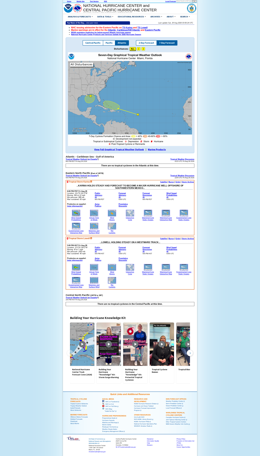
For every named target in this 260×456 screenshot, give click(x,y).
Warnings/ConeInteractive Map (166, 219)
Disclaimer (150, 439)
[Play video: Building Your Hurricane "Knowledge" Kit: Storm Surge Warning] (109, 344)
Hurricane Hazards (108, 420)
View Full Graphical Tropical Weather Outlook (119, 149)
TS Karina (127, 27)
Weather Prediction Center (174, 401)
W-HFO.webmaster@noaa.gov (126, 447)
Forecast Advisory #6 (122, 195)
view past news (92, 23)
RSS (105, 1)
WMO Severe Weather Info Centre (177, 424)
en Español (93, 159)
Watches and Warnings (109, 422)
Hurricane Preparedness (114, 416)
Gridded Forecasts (76, 419)
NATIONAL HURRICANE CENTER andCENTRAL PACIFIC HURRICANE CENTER (120, 8)
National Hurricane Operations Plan (145, 424)
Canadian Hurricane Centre (175, 417)
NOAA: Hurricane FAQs (141, 421)
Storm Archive (188, 182)
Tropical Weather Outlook (76, 159)
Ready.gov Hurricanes (109, 427)
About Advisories (75, 410)
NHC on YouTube (110, 406)
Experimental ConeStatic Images (183, 219)
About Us (180, 445)
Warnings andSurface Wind (94, 232)
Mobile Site (80, 1)
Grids (178, 182)
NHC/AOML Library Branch (143, 419)
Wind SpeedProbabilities (76, 219)
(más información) (74, 206)
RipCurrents (112, 232)
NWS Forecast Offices (176, 399)
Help (148, 443)
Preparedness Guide (109, 418)
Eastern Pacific (152, 30)
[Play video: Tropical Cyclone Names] (162, 344)
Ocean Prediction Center (174, 406)
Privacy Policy (181, 439)
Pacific (109, 42)
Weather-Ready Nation (109, 429)
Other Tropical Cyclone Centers (176, 422)
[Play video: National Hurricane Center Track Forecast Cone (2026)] (82, 344)
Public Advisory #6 (98, 195)
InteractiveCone (130, 219)
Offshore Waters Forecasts (79, 417)
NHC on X (108, 404)
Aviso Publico (98, 205)
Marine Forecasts (78, 414)
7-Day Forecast (167, 42)
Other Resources (142, 415)
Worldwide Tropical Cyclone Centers (175, 413)
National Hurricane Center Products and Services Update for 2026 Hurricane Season (106, 34)
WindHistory (112, 219)
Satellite (163, 182)
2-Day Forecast (146, 42)
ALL (133, 48)
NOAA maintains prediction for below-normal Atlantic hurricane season (101, 32)
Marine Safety (106, 425)
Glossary (149, 445)
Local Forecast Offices (173, 408)
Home (69, 1)
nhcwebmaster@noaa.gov (97, 452)
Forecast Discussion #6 (147, 195)
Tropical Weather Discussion (182, 159)
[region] (130, 353)
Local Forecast (170, 1)
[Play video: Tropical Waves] (188, 344)
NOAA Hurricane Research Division (145, 404)
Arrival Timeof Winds (94, 219)
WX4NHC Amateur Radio (142, 426)
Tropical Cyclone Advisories (79, 404)
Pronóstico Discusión (123, 205)
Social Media (108, 399)
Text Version (94, 1)
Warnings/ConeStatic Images (148, 219)
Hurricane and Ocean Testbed (143, 406)
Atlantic (112, 30)
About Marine (74, 423)
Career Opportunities (183, 447)
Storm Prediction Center (173, 403)
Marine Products (157, 149)
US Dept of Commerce (96, 439)
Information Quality (153, 441)
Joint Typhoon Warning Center (176, 420)
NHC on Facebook (111, 402)
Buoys (171, 182)
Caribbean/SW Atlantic (128, 30)
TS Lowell (142, 27)
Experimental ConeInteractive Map (76, 232)
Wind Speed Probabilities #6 (171, 195)
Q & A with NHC (139, 417)
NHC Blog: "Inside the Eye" (108, 410)
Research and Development (140, 400)
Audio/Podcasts (75, 408)
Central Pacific (92, 42)
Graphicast (73, 421)
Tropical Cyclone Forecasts (78, 400)
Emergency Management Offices (112, 431)
